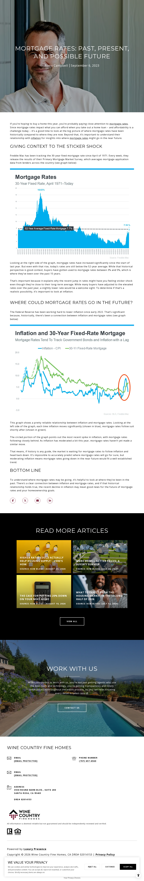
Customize (110, 867)
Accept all (128, 867)
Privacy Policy (105, 854)
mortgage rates (118, 123)
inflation (36, 138)
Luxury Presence (34, 849)
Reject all (92, 867)
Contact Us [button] (72, 707)
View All (72, 621)
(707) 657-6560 (87, 761)
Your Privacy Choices (72, 878)
